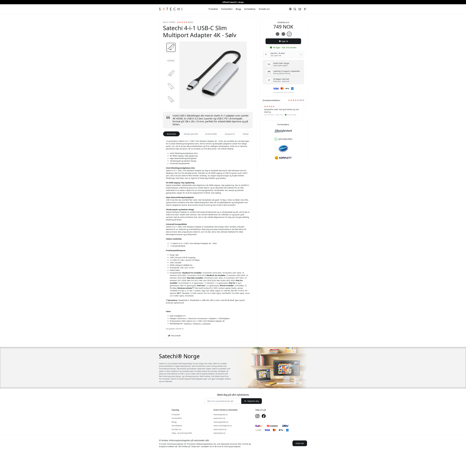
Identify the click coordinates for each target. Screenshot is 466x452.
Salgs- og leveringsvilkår (182, 433)
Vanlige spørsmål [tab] (191, 134)
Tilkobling (188, 323)
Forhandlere (227, 9)
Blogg (238, 9)
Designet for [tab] (230, 134)
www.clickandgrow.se (222, 425)
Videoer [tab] (246, 134)
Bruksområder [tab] (211, 134)
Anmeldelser (250, 9)
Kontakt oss (264, 9)
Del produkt (176, 335)
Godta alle (300, 443)
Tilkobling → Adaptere (202, 323)
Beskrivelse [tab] (171, 134)
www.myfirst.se (219, 429)
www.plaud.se (219, 433)
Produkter (213, 9)
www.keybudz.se (220, 414)
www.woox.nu (219, 418)
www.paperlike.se (220, 422)
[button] (171, 47)
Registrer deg (253, 401)
